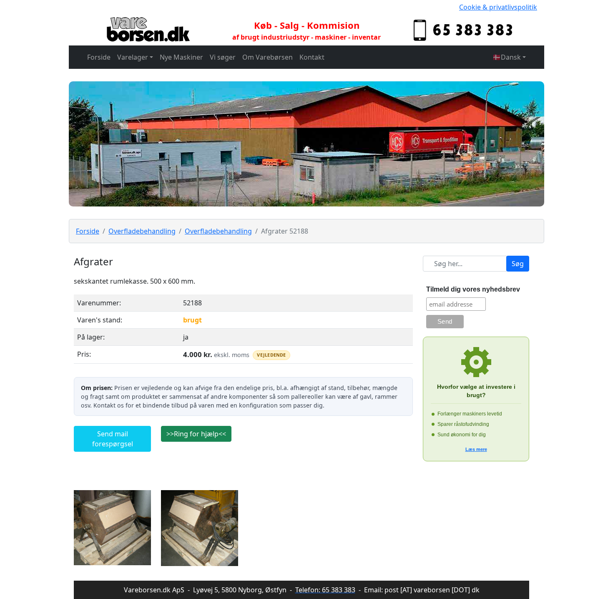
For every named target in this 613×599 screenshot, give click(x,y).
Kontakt (311, 57)
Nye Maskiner (181, 57)
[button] (509, 57)
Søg (518, 263)
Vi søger (223, 57)
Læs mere (476, 449)
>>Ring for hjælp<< (196, 433)
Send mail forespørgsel (112, 438)
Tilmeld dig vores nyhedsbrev (473, 289)
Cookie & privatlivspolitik (498, 7)
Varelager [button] (132, 57)
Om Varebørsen (267, 57)
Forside (99, 57)
